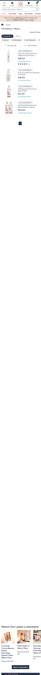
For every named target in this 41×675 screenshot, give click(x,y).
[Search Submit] (37, 9)
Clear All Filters (35, 32)
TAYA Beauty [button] (17, 40)
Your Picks (12, 14)
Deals (4, 14)
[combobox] (18, 9)
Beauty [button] (6, 40)
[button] (4, 4)
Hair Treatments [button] (30, 40)
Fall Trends (29, 14)
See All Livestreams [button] (20, 667)
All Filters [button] (11, 45)
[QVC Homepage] (2, 25)
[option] (20, 19)
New (20, 14)
